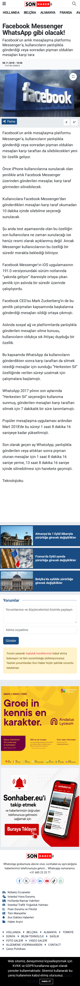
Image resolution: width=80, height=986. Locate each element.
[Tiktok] (54, 881)
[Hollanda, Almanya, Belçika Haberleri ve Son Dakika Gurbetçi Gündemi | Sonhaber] (38, 3)
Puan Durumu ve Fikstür (22, 909)
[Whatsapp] (61, 881)
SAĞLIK (54, 936)
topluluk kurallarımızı (39, 653)
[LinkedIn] (40, 881)
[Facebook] (19, 881)
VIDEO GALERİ (38, 940)
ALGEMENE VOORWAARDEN (24, 944)
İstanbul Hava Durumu (21, 896)
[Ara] (74, 3)
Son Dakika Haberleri (21, 917)
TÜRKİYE (68, 932)
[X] (26, 881)
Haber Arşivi (15, 921)
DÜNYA (10, 936)
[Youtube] (47, 881)
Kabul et (46, 981)
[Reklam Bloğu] (40, 725)
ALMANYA (47, 12)
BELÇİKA (30, 12)
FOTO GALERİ (14, 940)
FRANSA (66, 12)
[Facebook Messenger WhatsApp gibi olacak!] (40, 93)
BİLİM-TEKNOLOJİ (32, 936)
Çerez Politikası (16, 949)
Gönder (11, 641)
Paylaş (11, 121)
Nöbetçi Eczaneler (19, 892)
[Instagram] (33, 881)
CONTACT (54, 944)
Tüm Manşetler (17, 913)
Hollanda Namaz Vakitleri (23, 900)
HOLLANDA (11, 12)
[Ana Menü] (4, 4)
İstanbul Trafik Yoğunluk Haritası (28, 905)
